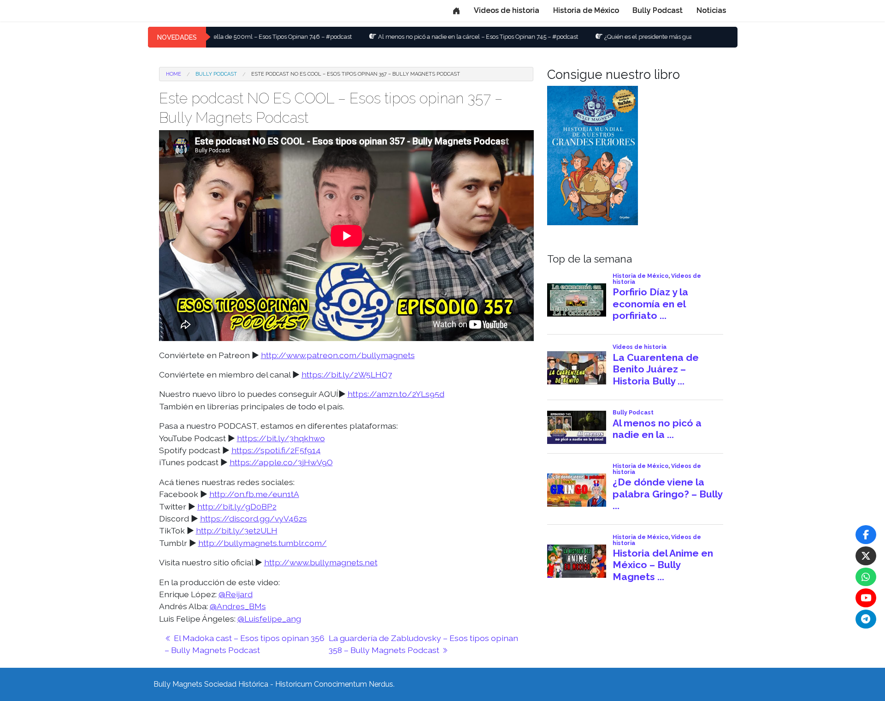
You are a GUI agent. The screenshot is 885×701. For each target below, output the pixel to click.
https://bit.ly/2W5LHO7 (346, 374)
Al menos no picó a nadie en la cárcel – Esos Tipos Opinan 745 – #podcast (438, 36)
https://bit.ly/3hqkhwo (281, 438)
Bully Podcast (657, 10)
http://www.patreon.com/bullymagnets (338, 355)
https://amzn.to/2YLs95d (396, 394)
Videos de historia (506, 10)
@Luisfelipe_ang (269, 618)
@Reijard (235, 594)
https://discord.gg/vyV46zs (253, 518)
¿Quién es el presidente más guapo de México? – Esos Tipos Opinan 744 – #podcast (677, 36)
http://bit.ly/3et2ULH (236, 530)
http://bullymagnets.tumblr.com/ (262, 543)
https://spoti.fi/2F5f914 (276, 450)
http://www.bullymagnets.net (321, 562)
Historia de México (586, 10)
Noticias (711, 10)
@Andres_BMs (238, 606)
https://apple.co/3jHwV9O (281, 462)
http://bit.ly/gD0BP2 (237, 506)
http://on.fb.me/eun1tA (254, 494)
